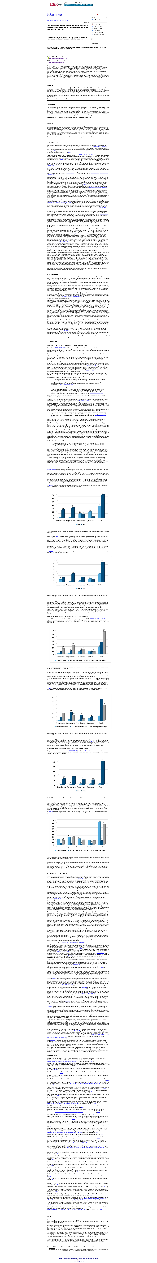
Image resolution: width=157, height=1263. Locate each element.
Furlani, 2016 (100, 967)
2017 (67, 241)
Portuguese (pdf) (97, 24)
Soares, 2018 (67, 147)
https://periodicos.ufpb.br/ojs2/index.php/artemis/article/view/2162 (84, 1083)
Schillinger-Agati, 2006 (94, 618)
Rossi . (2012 (65, 942)
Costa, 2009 (79, 993)
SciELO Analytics (97, 19)
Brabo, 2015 (78, 154)
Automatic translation (98, 32)
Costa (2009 (80, 878)
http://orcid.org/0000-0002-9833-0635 (58, 62)
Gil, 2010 (66, 330)
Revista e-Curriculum (54, 14)
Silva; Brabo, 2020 (74, 147)
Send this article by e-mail (99, 34)
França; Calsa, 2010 (97, 146)
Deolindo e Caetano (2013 (60, 347)
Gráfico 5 (87, 750)
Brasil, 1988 (54, 150)
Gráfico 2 (51, 551)
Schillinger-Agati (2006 (51, 469)
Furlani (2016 (52, 1040)
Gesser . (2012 (95, 173)
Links (92, 1061)
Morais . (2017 (73, 934)
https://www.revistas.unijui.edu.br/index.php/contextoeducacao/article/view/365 (85, 1147)
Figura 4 (93, 741)
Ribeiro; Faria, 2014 (104, 213)
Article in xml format (98, 26)
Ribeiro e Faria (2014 (104, 173)
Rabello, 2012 (85, 993)
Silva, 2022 (52, 253)
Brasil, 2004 (85, 184)
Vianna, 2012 (91, 187)
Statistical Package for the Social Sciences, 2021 (71, 296)
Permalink (95, 43)
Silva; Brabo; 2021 (92, 154)
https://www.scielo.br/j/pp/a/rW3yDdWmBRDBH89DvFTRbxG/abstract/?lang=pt (66, 1209)
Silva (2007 (52, 885)
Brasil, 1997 (70, 152)
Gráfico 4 (51, 688)
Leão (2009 (54, 978)
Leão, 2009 (101, 207)
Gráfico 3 (102, 618)
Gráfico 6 (51, 811)
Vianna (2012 (60, 159)
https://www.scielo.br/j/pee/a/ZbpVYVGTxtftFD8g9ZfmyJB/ (69, 1112)
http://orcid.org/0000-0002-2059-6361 (58, 58)
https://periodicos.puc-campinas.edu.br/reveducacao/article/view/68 (63, 1103)
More (94, 39)
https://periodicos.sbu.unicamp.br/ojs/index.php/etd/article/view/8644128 (64, 1132)
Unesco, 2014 (53, 208)
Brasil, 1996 (85, 150)
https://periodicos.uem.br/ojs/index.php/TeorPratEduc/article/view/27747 (72, 1142)
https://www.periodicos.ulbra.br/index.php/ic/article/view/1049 (61, 1061)
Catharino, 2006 (51, 202)
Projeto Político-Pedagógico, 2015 (66, 384)
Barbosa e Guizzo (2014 (92, 365)
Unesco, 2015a (51, 165)
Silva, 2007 (70, 955)
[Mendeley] (92, 39)
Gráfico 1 (51, 485)
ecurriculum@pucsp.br (79, 1261)
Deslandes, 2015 (61, 147)
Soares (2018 (51, 174)
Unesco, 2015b (62, 241)
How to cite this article (99, 28)
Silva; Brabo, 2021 (70, 173)
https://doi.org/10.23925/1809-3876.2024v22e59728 (57, 20)
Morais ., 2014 (78, 948)
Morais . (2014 (73, 942)
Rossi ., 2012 (53, 147)
